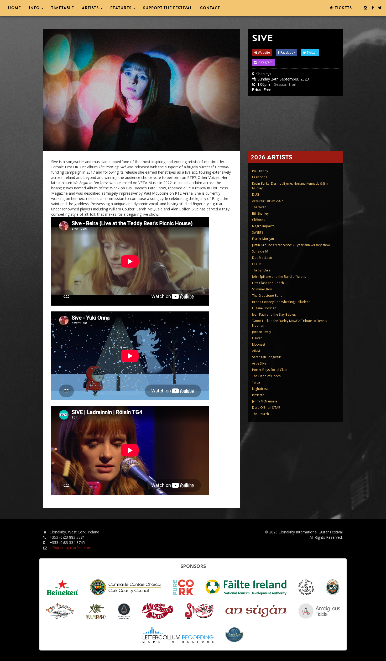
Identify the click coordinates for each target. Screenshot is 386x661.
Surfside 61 (260, 251)
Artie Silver (260, 363)
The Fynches (261, 270)
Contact (210, 8)
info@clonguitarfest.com (70, 547)
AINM (256, 351)
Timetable (62, 8)
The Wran (259, 207)
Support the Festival (167, 8)
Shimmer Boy (262, 289)
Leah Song (259, 177)
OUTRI (257, 264)
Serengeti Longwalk (266, 357)
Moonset (258, 344)
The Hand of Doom (266, 376)
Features (121, 8)
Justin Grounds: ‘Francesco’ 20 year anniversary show (291, 245)
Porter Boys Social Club (269, 369)
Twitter (311, 52)
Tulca (256, 382)
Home (14, 8)
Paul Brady (260, 171)
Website (263, 52)
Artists (91, 8)
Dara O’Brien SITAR (266, 407)
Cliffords (258, 220)
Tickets (343, 8)
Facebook (287, 52)
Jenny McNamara (264, 401)
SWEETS (257, 232)
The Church (260, 414)
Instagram (265, 62)
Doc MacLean (262, 257)
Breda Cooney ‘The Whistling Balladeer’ (281, 302)
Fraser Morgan (263, 238)
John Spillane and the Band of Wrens (279, 276)
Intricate (258, 395)
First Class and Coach (268, 283)
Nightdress (260, 388)
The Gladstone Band (267, 295)
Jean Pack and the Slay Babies (274, 314)
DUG (255, 194)
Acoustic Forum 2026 (267, 201)
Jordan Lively (261, 332)
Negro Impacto (263, 226)
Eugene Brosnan (264, 308)
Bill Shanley (260, 213)
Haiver (257, 338)
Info (35, 8)
